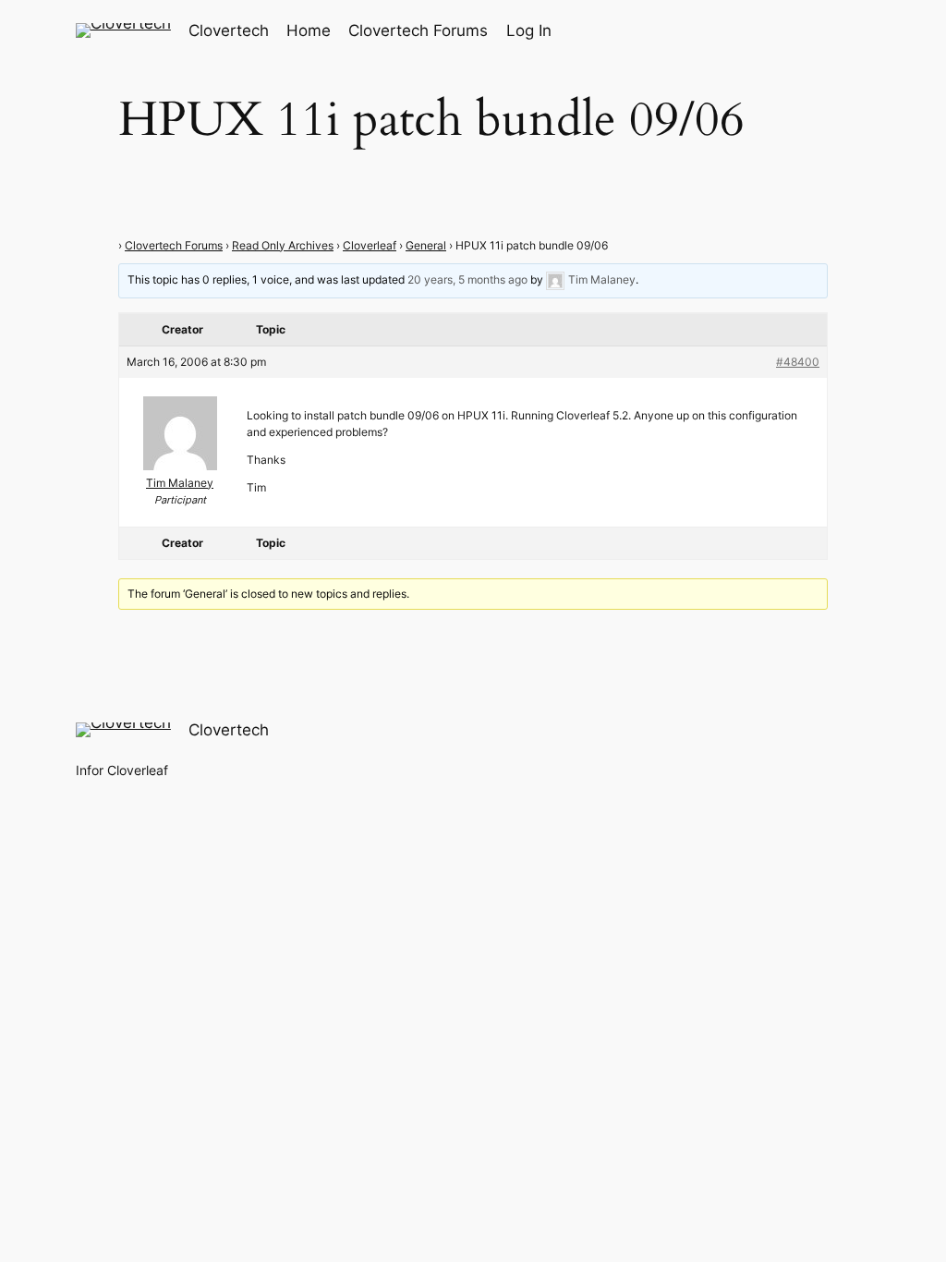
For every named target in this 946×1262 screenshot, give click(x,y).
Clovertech (228, 30)
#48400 (797, 362)
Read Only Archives (283, 245)
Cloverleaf (369, 245)
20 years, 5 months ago (467, 279)
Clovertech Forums (174, 245)
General (426, 245)
